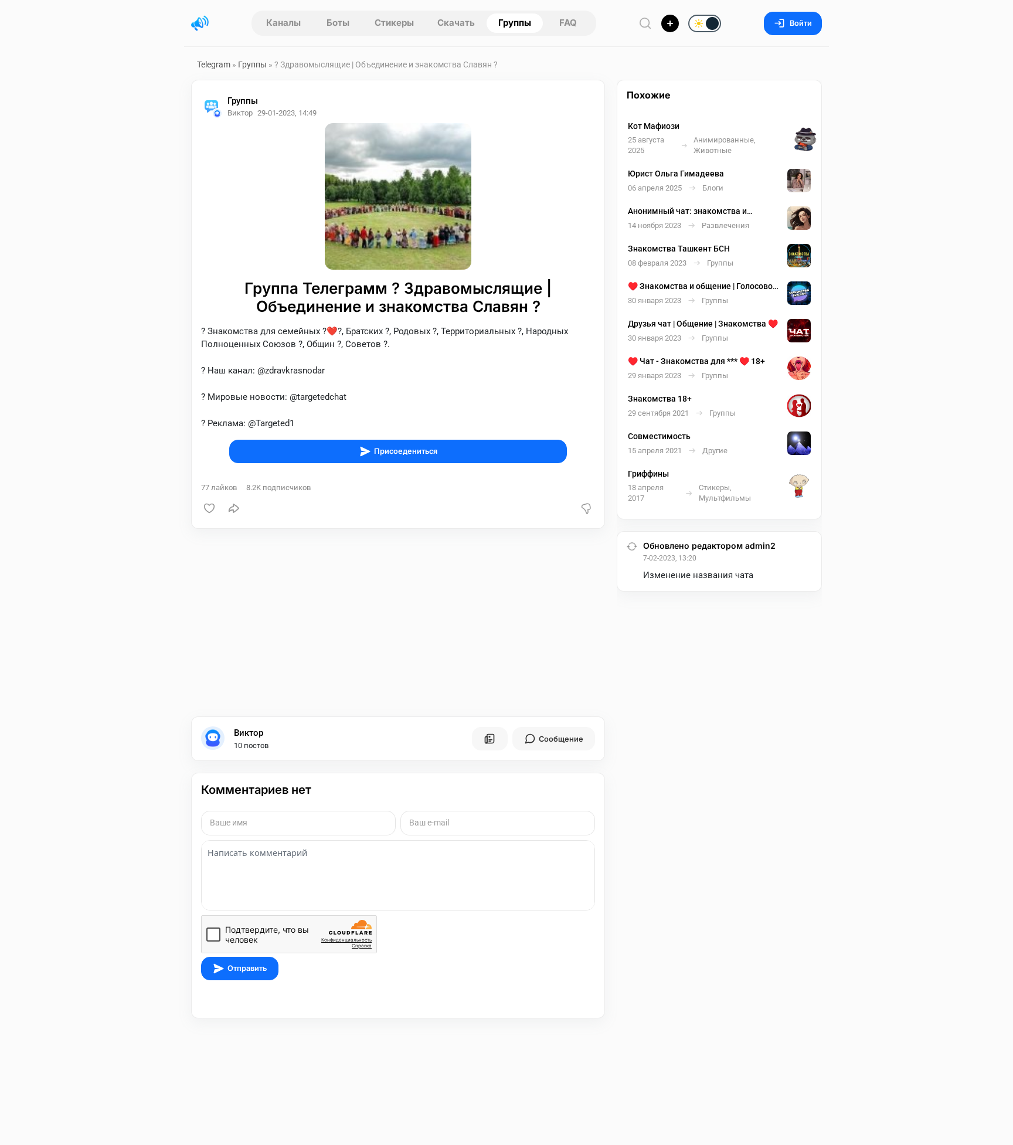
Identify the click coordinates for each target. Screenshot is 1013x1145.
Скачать (456, 22)
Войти (801, 23)
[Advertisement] (398, 623)
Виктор (248, 733)
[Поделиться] (233, 508)
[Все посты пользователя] (489, 738)
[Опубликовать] (670, 23)
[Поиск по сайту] (645, 23)
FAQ (568, 22)
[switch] (667, 24)
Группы (514, 22)
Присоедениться (405, 451)
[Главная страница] (200, 23)
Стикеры (394, 22)
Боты (338, 22)
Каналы (283, 22)
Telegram (213, 64)
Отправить (247, 968)
